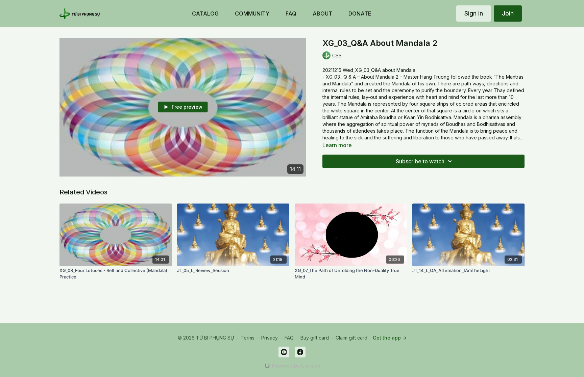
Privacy (269, 338)
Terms (247, 338)
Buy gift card (314, 338)
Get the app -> (390, 338)
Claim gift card (351, 338)
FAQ (289, 338)
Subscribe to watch (420, 161)
